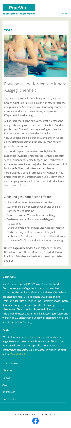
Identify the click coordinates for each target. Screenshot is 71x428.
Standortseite (18, 354)
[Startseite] (19, 9)
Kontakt (6, 377)
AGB (4, 384)
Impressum (8, 391)
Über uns (7, 370)
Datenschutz (9, 399)
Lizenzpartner (10, 363)
